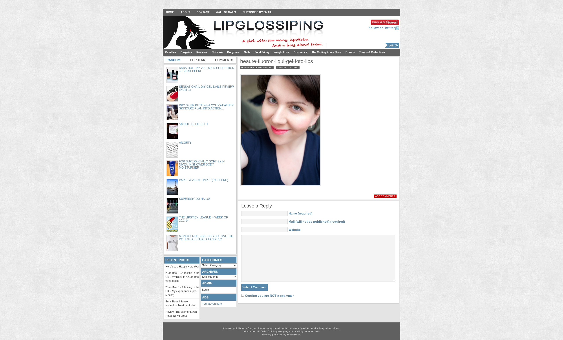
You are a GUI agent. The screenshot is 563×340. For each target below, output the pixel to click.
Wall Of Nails (226, 12)
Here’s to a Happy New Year (182, 266)
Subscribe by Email (257, 12)
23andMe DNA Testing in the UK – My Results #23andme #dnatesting (182, 276)
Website (295, 229)
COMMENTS (224, 60)
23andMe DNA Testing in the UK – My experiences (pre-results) (182, 291)
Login (205, 289)
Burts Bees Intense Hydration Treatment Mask (181, 303)
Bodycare (233, 52)
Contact (203, 12)
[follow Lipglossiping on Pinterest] (385, 21)
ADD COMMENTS (385, 196)
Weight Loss (281, 52)
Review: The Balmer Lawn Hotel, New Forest (181, 313)
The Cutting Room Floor (326, 52)
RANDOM (173, 60)
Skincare (217, 52)
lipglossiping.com (283, 331)
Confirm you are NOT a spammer (269, 295)
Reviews (201, 52)
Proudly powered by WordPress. (281, 334)
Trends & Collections (372, 52)
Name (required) (301, 213)
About (185, 12)
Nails (247, 52)
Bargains (186, 52)
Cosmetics (300, 52)
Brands (350, 52)
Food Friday (262, 52)
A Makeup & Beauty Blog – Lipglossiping (244, 33)
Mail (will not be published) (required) (317, 221)
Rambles (170, 52)
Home (170, 12)
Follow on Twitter (382, 27)
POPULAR (197, 60)
